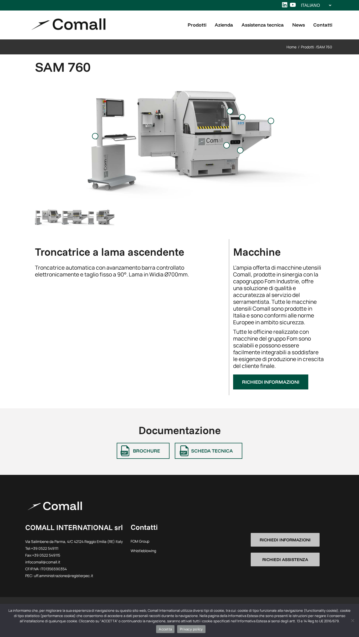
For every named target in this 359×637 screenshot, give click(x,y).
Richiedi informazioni (270, 382)
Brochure (146, 451)
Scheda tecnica (212, 451)
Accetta (165, 629)
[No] (352, 620)
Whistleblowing (143, 550)
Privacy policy (191, 629)
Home (291, 46)
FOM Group (140, 541)
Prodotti (307, 46)
